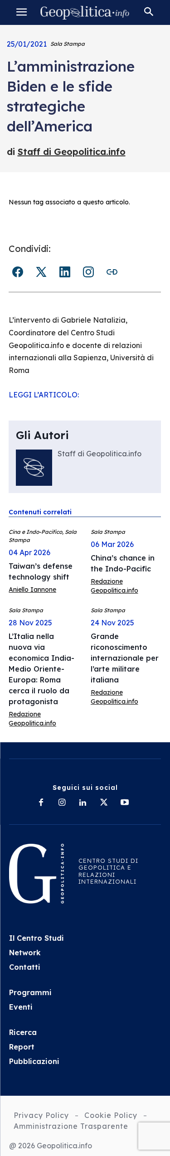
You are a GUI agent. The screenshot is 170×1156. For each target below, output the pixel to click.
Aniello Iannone (32, 589)
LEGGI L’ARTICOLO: (44, 394)
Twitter (41, 272)
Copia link (112, 272)
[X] (104, 803)
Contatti (24, 967)
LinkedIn (65, 272)
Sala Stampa (67, 43)
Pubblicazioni (34, 1061)
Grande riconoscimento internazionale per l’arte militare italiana (125, 658)
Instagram (88, 272)
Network (25, 952)
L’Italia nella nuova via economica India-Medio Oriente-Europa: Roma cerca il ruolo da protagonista (41, 669)
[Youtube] (125, 803)
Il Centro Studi (36, 938)
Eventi (21, 1006)
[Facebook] (41, 803)
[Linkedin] (83, 803)
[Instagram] (62, 803)
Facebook (18, 272)
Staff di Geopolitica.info (72, 151)
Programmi (30, 992)
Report (21, 1046)
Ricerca (23, 1032)
